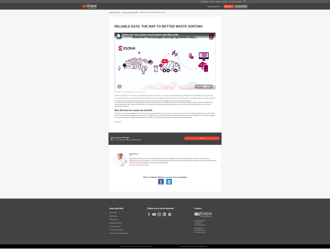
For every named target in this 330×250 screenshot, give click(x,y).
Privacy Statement (114, 226)
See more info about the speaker (139, 165)
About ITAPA (113, 212)
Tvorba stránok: (183, 246)
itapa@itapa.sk (199, 228)
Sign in (202, 138)
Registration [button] (228, 6)
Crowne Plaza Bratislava (134, 139)
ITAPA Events (113, 216)
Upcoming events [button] (213, 6)
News (212, 1)
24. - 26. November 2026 (118, 139)
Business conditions (115, 223)
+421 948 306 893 (199, 230)
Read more (117, 121)
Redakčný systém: (199, 246)
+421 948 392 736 (199, 232)
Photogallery (204, 1)
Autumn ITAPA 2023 (114, 12)
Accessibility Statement (116, 230)
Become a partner (241, 6)
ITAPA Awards (113, 219)
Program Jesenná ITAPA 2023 (130, 12)
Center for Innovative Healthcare (119, 233)
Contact (224, 1)
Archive (218, 1)
